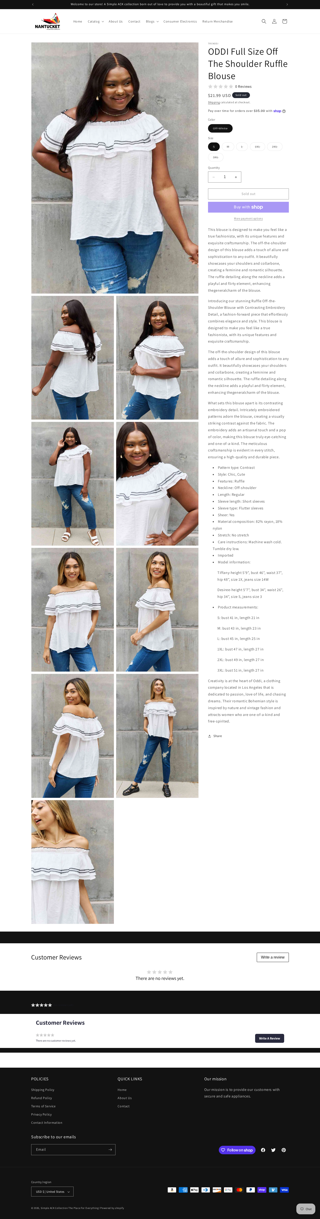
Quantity (214, 168)
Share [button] (217, 736)
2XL (277, 148)
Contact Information (46, 1123)
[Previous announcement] (33, 4)
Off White (223, 129)
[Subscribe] (110, 1149)
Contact (124, 1106)
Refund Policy (41, 1098)
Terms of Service (43, 1106)
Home (122, 1090)
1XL (260, 148)
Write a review (273, 957)
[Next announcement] (287, 4)
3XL (218, 158)
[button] (95, 21)
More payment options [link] (248, 218)
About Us (125, 1098)
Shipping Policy (42, 1090)
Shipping (214, 102)
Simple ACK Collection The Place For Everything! (70, 1208)
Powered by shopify (112, 1208)
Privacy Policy (41, 1114)
